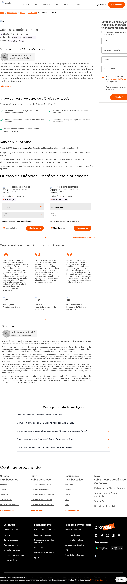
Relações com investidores (15, 555)
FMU (67, 499)
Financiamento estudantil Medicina (44, 541)
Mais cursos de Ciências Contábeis (110, 488)
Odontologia (6, 499)
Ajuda (78, 4)
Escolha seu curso (41, 547)
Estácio (68, 489)
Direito (3, 489)
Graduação (32, 13)
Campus (6, 205)
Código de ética (10, 560)
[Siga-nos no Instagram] (107, 535)
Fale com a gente (11, 545)
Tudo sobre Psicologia (41, 499)
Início (2, 13)
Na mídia (8, 535)
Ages (22, 13)
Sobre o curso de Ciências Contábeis (106, 494)
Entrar (103, 4)
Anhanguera (71, 484)
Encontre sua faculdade (44, 552)
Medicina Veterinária (9, 504)
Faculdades (12, 13)
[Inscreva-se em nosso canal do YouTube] (119, 535)
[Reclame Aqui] (107, 559)
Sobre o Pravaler (11, 530)
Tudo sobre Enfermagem (43, 494)
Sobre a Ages (100, 501)
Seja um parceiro (11, 540)
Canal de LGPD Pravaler (74, 555)
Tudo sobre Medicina (41, 484)
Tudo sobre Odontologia (42, 504)
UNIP (67, 494)
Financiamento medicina (105, 506)
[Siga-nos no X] (101, 535)
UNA (67, 504)
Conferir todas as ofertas (82, 238)
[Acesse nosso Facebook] (96, 535)
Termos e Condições (72, 530)
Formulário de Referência (75, 545)
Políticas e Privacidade (73, 540)
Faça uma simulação (42, 535)
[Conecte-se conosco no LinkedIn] (113, 535)
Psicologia (5, 494)
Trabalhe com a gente (13, 550)
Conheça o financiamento (44, 530)
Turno (5, 213)
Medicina (4, 484)
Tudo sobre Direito (40, 489)
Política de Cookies (72, 535)
